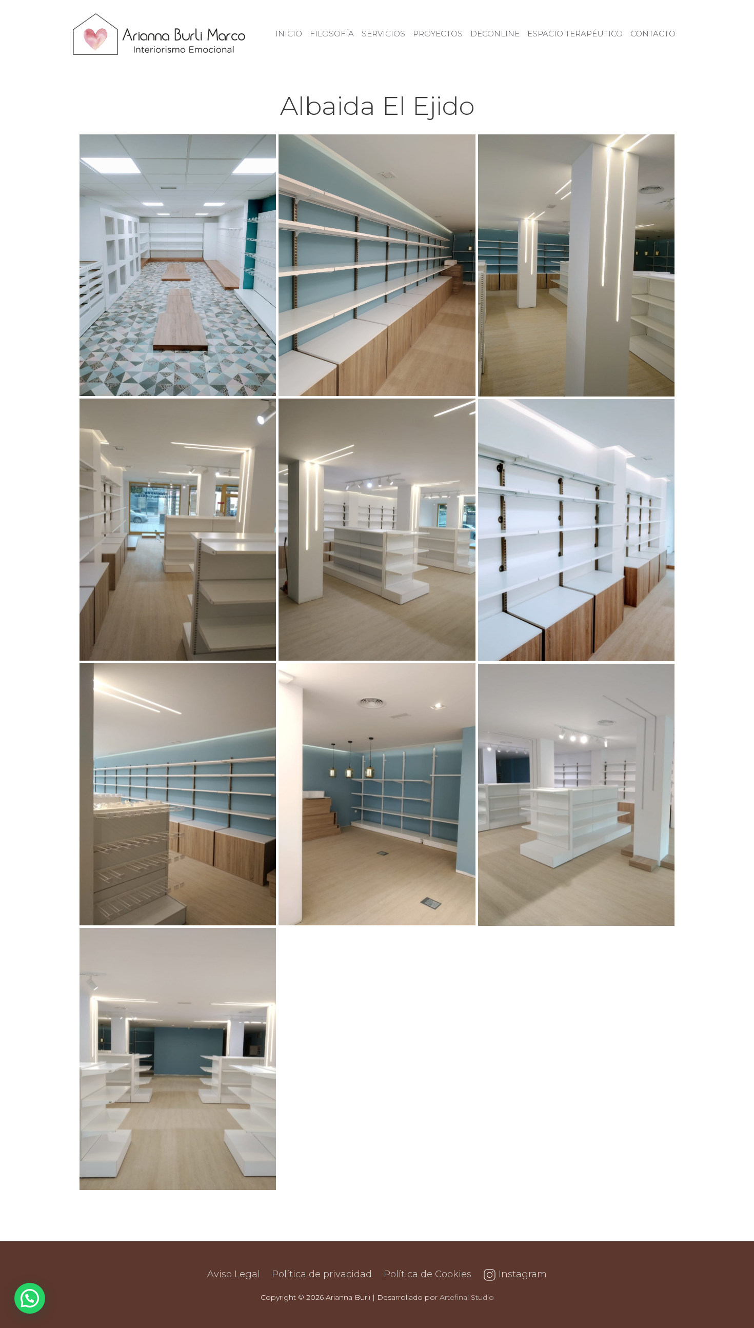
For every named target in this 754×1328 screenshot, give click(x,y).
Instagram (521, 1274)
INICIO (288, 33)
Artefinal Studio (467, 1297)
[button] (29, 1298)
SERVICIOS (383, 33)
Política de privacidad (322, 1274)
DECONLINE (495, 33)
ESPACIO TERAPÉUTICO (575, 33)
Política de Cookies (427, 1274)
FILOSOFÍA (332, 33)
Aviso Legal (233, 1274)
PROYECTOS (438, 33)
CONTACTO (653, 33)
